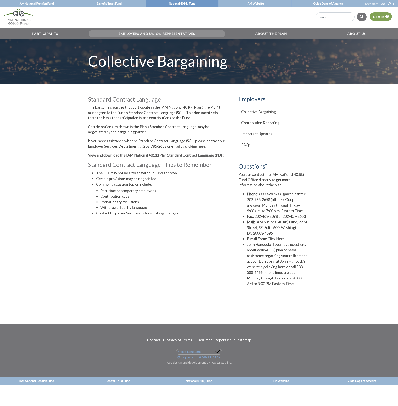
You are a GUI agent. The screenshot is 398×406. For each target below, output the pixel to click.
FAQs (245, 144)
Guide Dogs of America (328, 3)
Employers (252, 99)
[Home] (17, 24)
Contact (153, 340)
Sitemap (244, 340)
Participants (45, 33)
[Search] (362, 17)
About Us (356, 33)
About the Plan (271, 33)
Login (379, 16)
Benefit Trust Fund (109, 3)
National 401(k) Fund (182, 3)
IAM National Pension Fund (36, 3)
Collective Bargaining (258, 111)
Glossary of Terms (177, 340)
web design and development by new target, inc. (199, 362)
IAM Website (255, 3)
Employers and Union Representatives (157, 33)
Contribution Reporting (260, 122)
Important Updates (256, 133)
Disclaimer (203, 340)
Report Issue (225, 340)
